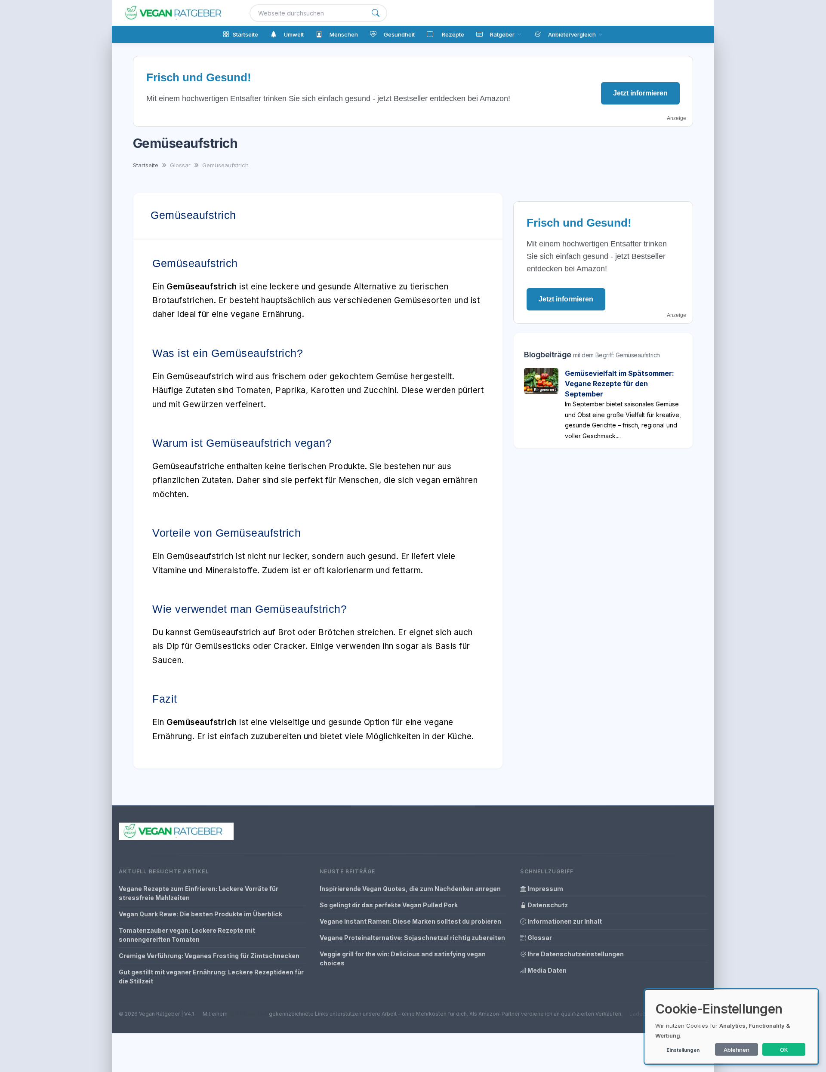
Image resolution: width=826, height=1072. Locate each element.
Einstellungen (683, 1050)
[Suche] (375, 13)
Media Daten (546, 970)
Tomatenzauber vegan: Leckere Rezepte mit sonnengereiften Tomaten (187, 935)
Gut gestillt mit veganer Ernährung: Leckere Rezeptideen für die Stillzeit (211, 976)
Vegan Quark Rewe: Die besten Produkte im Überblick (200, 914)
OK (784, 1049)
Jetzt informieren (640, 93)
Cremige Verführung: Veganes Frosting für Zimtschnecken (209, 955)
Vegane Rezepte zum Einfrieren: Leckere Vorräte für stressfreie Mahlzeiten (198, 893)
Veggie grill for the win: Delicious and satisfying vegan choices (403, 958)
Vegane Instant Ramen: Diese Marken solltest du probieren (410, 921)
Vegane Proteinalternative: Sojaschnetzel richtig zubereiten (412, 937)
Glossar (539, 937)
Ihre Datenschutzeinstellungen (575, 954)
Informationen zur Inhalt (564, 921)
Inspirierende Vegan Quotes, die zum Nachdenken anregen (410, 888)
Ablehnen (736, 1049)
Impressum (544, 888)
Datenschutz (547, 905)
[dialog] (731, 1026)
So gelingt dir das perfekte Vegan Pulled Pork (389, 905)
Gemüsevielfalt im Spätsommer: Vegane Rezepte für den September (619, 383)
